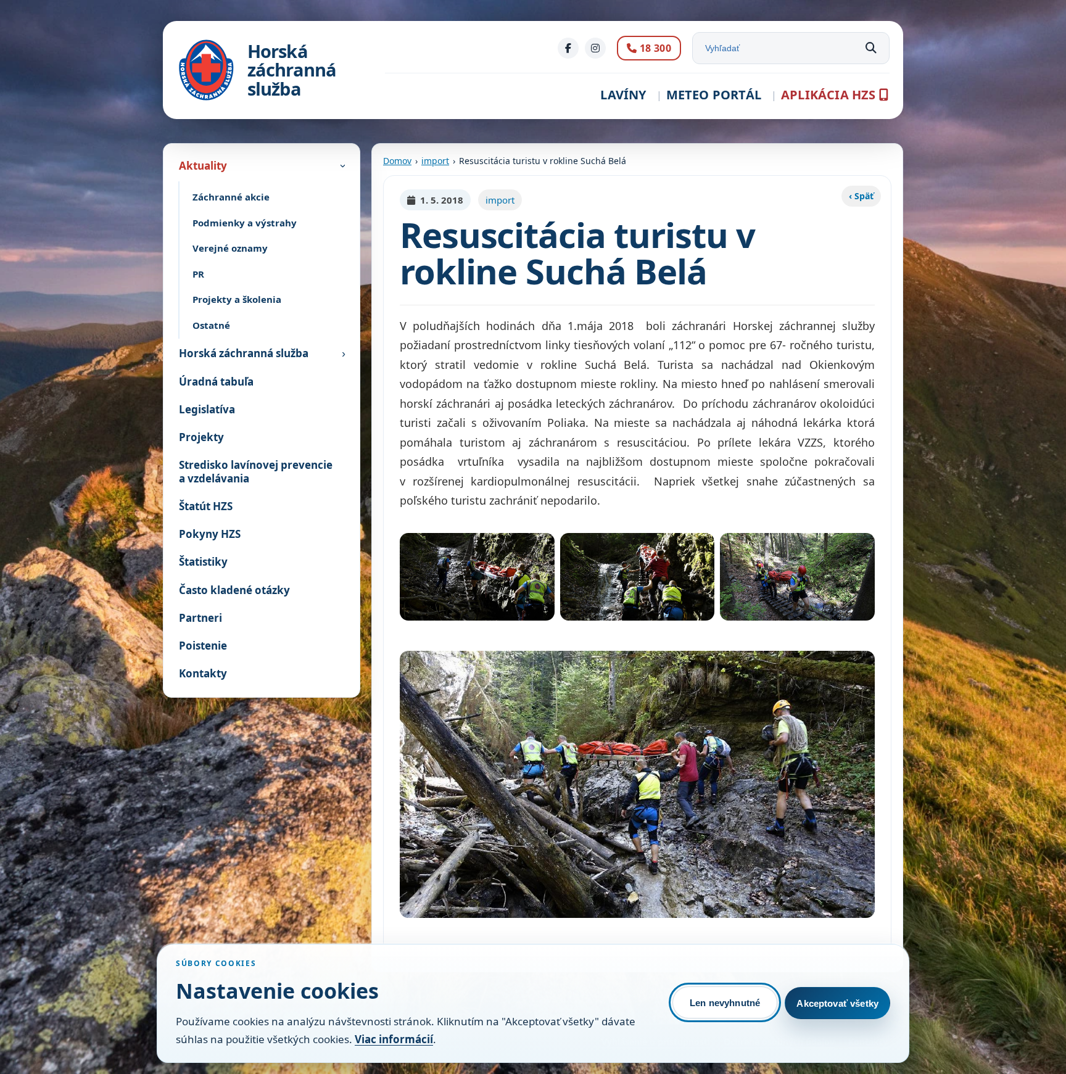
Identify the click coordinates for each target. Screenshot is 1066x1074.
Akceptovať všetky (837, 1003)
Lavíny (623, 94)
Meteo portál (713, 94)
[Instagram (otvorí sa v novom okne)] (595, 48)
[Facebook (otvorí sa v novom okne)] (568, 48)
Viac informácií (394, 1039)
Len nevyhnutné (725, 1003)
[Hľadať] (871, 48)
